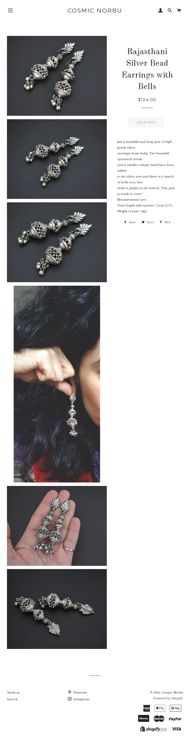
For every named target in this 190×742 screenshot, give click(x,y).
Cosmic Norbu (95, 10)
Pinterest (80, 692)
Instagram (81, 699)
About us (13, 692)
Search (12, 699)
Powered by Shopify (168, 698)
